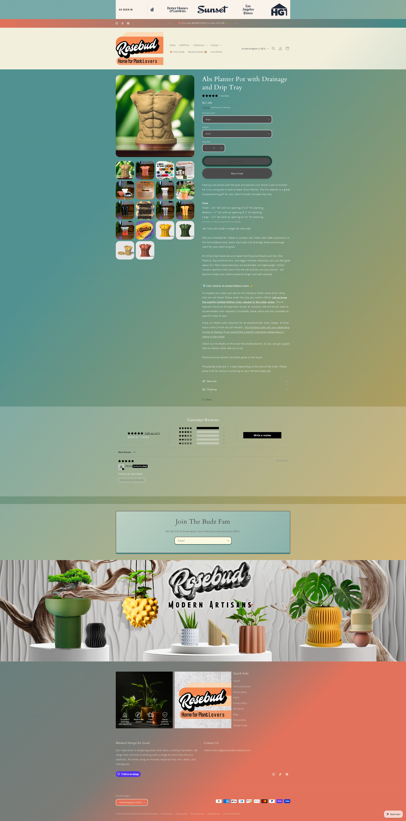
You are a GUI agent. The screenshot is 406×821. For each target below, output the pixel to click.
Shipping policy (213, 813)
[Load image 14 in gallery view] (145, 230)
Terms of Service (241, 686)
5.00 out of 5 (152, 433)
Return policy (240, 692)
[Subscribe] (227, 541)
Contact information (231, 813)
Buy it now (237, 173)
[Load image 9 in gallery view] (125, 210)
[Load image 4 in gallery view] (185, 170)
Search (236, 680)
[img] (126, 461)
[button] (200, 45)
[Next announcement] (236, 23)
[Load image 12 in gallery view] (185, 210)
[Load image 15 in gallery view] (165, 230)
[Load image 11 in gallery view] (165, 210)
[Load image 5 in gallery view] (125, 190)
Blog (235, 714)
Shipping (206, 107)
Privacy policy (181, 813)
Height (205, 127)
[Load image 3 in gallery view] (165, 170)
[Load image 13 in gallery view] (125, 230)
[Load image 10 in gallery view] (145, 210)
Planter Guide (240, 725)
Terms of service (197, 813)
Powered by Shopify (149, 813)
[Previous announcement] (169, 23)
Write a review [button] (262, 435)
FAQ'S (236, 697)
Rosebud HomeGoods (132, 813)
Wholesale (238, 708)
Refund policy (167, 813)
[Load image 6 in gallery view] (145, 190)
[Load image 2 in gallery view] (145, 170)
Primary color (208, 113)
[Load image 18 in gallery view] (145, 250)
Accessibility (239, 720)
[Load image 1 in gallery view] (125, 170)
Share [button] (208, 399)
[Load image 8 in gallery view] (185, 190)
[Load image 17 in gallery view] (125, 250)
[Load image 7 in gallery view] (165, 190)
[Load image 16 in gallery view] (185, 230)
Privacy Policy (240, 703)
